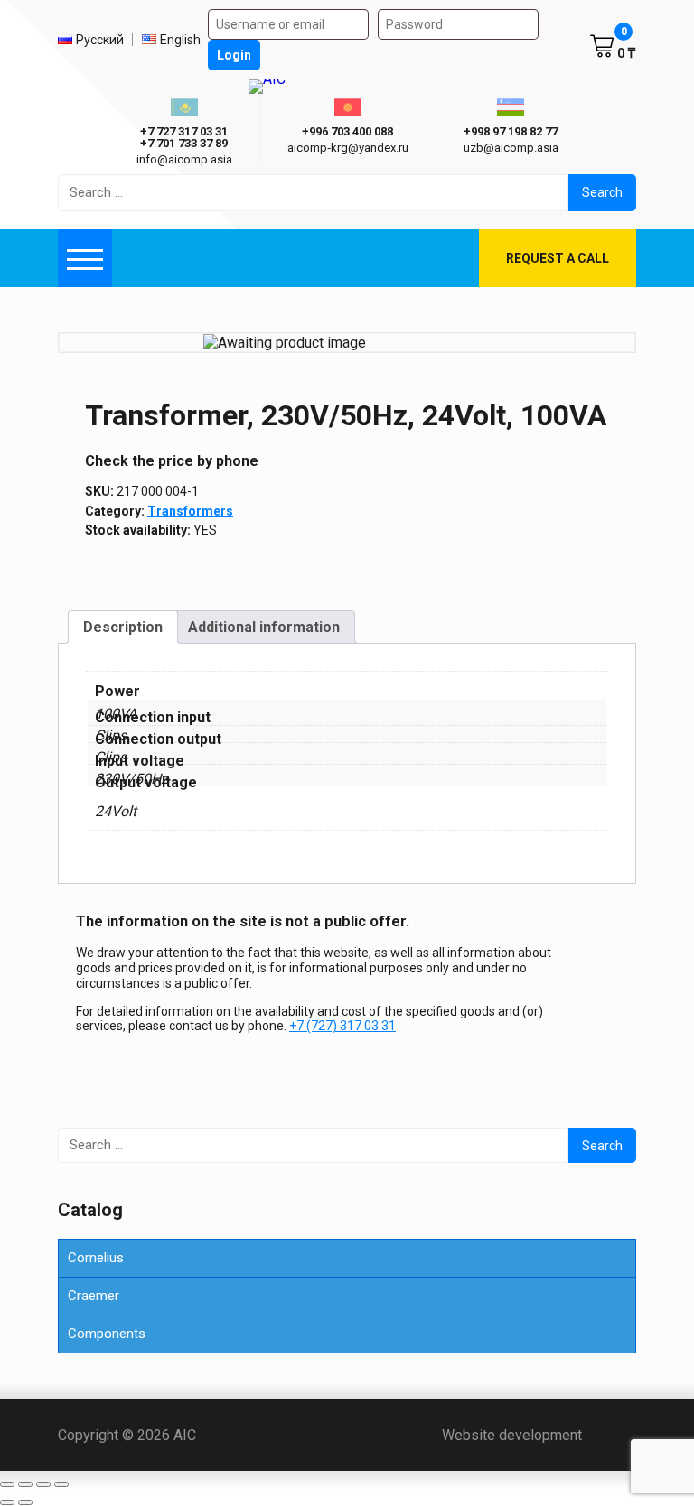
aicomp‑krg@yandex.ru (347, 147)
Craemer (93, 1296)
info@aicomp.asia (184, 159)
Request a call (557, 258)
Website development (539, 1435)
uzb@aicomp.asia (511, 147)
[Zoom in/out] (7, 1484)
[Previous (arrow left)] (7, 1502)
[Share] (43, 1484)
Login (234, 55)
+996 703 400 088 (347, 131)
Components (106, 1333)
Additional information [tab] (264, 627)
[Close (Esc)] (61, 1484)
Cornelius (96, 1258)
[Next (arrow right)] (25, 1502)
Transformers (190, 511)
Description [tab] (123, 627)
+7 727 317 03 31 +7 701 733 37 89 (184, 137)
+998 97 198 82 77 (511, 131)
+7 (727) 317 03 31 (342, 1025)
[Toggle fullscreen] (25, 1484)
